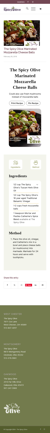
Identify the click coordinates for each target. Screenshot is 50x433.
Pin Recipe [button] (33, 103)
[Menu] (32, 9)
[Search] (25, 9)
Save (29, 285)
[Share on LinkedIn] (35, 285)
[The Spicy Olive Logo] (12, 9)
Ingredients (15, 167)
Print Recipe (17, 103)
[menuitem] (21, 2)
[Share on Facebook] (7, 285)
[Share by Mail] (42, 285)
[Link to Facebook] (40, 429)
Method (35, 167)
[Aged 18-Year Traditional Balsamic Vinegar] (22, 33)
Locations (20, 2)
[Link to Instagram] (44, 429)
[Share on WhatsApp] (21, 285)
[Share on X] (14, 285)
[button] (37, 184)
